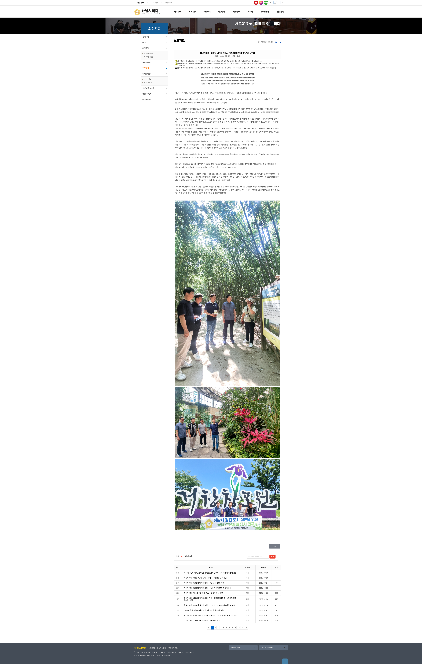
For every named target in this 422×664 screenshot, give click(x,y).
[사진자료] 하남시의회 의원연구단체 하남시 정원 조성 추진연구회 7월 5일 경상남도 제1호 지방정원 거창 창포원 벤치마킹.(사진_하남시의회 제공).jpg (227, 68)
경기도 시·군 (235, 648)
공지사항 (145, 37)
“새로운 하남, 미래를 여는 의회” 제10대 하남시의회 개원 (204, 610)
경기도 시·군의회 (267, 648)
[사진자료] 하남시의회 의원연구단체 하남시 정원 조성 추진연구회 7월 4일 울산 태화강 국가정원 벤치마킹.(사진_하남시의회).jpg (220, 61)
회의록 (250, 11)
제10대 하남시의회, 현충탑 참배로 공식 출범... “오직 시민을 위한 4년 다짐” (210, 615)
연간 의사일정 (148, 54)
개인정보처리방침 (140, 648)
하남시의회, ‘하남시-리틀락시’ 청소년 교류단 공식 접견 (203, 593)
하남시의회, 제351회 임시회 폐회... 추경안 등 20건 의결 (204, 583)
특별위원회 (146, 99)
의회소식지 (147, 79)
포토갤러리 (146, 62)
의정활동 (221, 11)
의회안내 (177, 11)
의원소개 (206, 11)
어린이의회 (154, 3)
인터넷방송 (168, 3)
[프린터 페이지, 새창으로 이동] (279, 42)
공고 (144, 42)
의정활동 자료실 (148, 88)
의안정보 (236, 11)
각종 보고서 (148, 83)
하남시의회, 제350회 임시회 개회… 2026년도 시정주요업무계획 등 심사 (209, 605)
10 (238, 628)
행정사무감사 (147, 94)
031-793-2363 (170, 652)
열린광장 (280, 11)
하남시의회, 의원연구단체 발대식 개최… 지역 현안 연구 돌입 (205, 578)
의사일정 (145, 48)
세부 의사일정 (148, 57)
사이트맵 (152, 648)
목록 (274, 546)
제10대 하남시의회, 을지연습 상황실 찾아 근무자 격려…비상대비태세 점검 (210, 573)
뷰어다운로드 (173, 648)
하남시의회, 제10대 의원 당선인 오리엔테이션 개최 (202, 620)
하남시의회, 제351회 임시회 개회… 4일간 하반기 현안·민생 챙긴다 (207, 588)
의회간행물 (146, 74)
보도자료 (145, 68)
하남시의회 (141, 3)
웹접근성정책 (161, 648)
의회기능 (192, 11)
